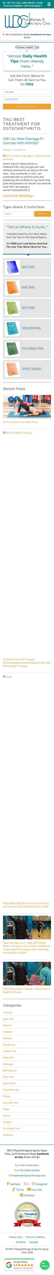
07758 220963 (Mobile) (28, 1170)
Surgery (7, 1122)
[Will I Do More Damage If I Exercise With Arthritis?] (27, 159)
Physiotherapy (11, 1089)
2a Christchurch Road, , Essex (28, 36)
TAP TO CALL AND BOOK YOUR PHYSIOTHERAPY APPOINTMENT (23, 4)
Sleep (6, 1109)
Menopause (9, 1070)
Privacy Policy (15, 1237)
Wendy (6, 149)
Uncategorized (11, 1128)
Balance (7, 1025)
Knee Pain (8, 1057)
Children (7, 1031)
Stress (6, 1115)
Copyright (33, 1242)
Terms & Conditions (35, 1237)
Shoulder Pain (11, 1102)
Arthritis (7, 1012)
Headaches (9, 1044)
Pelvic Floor (9, 1083)
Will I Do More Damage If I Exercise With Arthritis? (23, 141)
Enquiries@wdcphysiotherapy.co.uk (28, 1175)
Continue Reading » (18, 196)
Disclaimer (21, 1242)
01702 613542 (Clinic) (28, 1165)
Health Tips (9, 1051)
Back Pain (8, 1019)
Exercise (7, 1038)
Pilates (6, 1096)
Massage (8, 1064)
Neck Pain (8, 1077)
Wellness (8, 1135)
